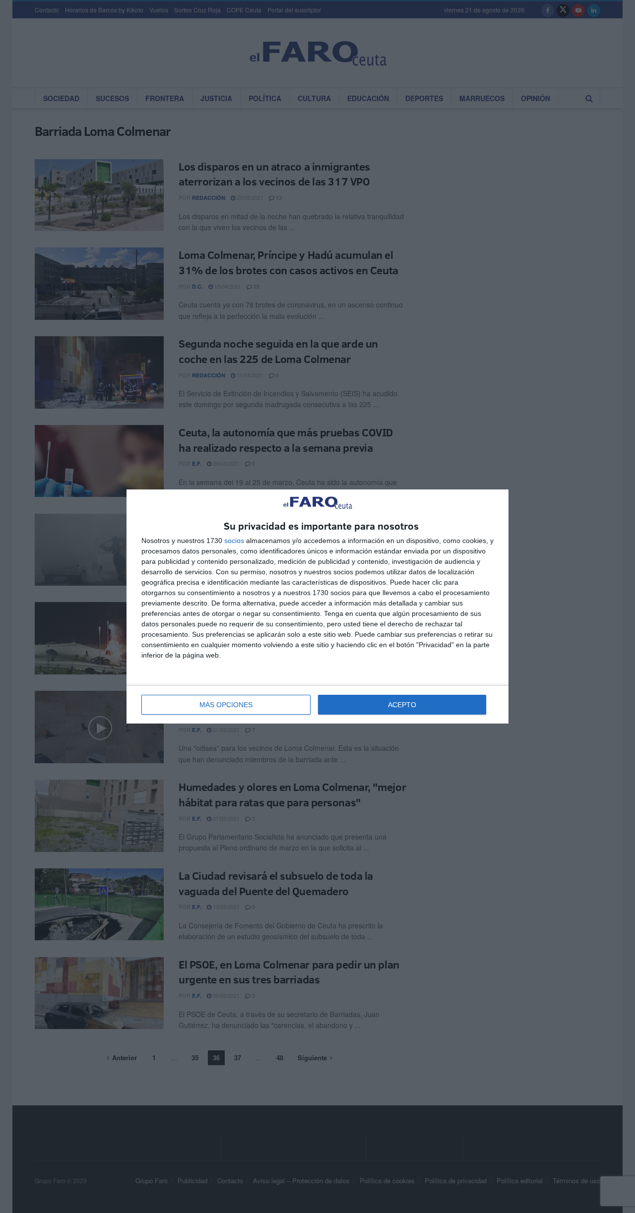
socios (234, 540)
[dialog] (317, 606)
